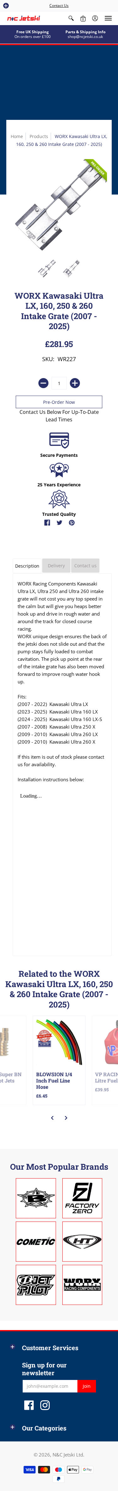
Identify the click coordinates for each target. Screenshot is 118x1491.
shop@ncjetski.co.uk (85, 36)
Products (39, 136)
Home (17, 136)
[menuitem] (71, 18)
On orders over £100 (32, 36)
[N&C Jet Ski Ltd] (23, 18)
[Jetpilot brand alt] (36, 1285)
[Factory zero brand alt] (82, 1198)
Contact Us (59, 5)
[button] (6, 5)
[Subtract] (43, 383)
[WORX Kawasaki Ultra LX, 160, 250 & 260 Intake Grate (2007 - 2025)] (46, 268)
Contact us (85, 566)
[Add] (75, 383)
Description (27, 566)
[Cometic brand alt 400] (36, 1241)
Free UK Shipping (32, 32)
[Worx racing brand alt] (82, 1285)
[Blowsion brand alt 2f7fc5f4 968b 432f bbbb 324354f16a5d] (36, 1198)
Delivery (56, 566)
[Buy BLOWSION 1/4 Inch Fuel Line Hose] (59, 1042)
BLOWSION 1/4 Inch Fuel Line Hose (54, 1080)
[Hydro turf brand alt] (82, 1241)
